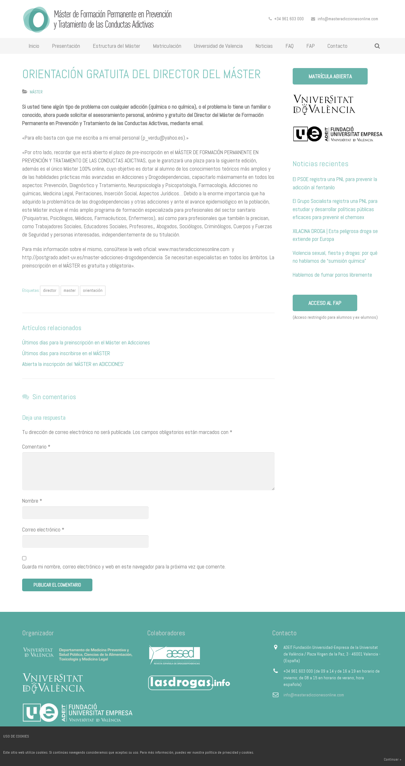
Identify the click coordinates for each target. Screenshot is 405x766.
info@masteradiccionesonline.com (348, 19)
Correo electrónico (43, 529)
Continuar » (392, 759)
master (70, 290)
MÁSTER (36, 92)
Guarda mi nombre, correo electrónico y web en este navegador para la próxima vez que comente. (124, 566)
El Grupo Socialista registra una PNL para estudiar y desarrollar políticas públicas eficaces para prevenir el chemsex (335, 209)
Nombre (32, 500)
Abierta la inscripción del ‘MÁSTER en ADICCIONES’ (73, 364)
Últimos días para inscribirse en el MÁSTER (66, 353)
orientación (93, 290)
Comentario (36, 446)
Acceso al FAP (324, 302)
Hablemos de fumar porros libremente (332, 274)
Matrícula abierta (330, 76)
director (49, 290)
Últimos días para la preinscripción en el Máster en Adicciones (86, 342)
